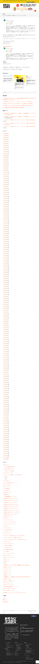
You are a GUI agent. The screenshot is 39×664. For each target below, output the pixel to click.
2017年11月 (6, 339)
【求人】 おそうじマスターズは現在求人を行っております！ (19, 84)
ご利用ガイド (16, 642)
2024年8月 (5, 180)
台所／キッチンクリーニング (8, 557)
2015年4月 (5, 398)
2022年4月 (5, 235)
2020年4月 (5, 282)
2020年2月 (5, 286)
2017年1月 (5, 359)
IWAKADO (8, 114)
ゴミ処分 (5, 525)
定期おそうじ (6, 561)
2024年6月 (5, 184)
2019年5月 (5, 304)
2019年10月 (6, 294)
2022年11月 (6, 221)
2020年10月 (6, 270)
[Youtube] (33, 2)
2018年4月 (5, 329)
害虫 (4, 563)
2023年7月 (5, 206)
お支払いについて (18, 650)
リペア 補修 (6, 551)
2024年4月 (5, 188)
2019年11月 (6, 292)
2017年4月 (5, 353)
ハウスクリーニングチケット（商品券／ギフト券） (12, 537)
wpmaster (11, 38)
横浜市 (20, 69)
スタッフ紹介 (27, 647)
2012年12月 (6, 453)
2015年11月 (6, 386)
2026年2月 (5, 145)
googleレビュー (18, 67)
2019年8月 (5, 298)
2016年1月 (5, 382)
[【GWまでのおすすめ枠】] (8, 76)
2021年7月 (5, 253)
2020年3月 (5, 284)
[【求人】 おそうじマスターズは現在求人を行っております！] (19, 78)
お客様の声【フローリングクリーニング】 (11, 506)
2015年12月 (6, 384)
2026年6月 (5, 137)
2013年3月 (5, 447)
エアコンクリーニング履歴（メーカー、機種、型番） (12, 474)
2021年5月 (5, 257)
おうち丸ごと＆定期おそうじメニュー (10, 482)
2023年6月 (5, 208)
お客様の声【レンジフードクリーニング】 (11, 510)
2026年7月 (5, 135)
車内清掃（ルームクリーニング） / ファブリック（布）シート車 (14, 592)
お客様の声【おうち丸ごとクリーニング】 (11, 500)
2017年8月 (5, 345)
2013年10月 (6, 433)
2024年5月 (5, 186)
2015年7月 (5, 394)
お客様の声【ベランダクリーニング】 (10, 508)
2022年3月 (5, 237)
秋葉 (6, 476)
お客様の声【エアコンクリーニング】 (17, 15)
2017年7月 (5, 347)
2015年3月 (5, 400)
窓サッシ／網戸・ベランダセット (9, 588)
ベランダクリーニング (7, 547)
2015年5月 (5, 396)
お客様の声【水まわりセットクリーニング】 (11, 512)
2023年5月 (5, 210)
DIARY (7, 15)
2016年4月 (5, 376)
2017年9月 (5, 343)
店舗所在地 (27, 645)
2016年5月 (5, 374)
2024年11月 (6, 174)
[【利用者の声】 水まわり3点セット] (31, 77)
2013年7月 (5, 439)
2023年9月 (5, 202)
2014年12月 (6, 406)
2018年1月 (5, 335)
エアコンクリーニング (25, 67)
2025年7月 (5, 159)
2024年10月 (6, 176)
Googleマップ (12, 67)
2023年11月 (6, 198)
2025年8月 (5, 157)
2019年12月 (6, 290)
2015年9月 (5, 390)
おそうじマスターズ (6, 69)
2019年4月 (5, 306)
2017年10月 (6, 341)
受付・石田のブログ (8, 468)
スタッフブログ (6, 527)
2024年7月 (5, 182)
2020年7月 (5, 276)
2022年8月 (5, 227)
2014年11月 (6, 408)
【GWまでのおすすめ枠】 (7, 78)
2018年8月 (5, 321)
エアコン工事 (6, 480)
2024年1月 (5, 194)
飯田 (6, 478)
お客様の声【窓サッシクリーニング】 (10, 514)
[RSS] (34, 2)
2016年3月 (5, 378)
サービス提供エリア (18, 647)
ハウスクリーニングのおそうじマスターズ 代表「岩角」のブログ (14, 539)
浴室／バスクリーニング (8, 584)
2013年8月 (5, 437)
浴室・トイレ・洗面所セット (8, 580)
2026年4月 (5, 141)
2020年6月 (5, 278)
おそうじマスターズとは (19, 644)
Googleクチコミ (6, 67)
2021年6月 (5, 255)
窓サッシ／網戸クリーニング (8, 590)
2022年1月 (5, 241)
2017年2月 (5, 357)
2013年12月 (6, 429)
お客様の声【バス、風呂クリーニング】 (10, 504)
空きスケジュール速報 (9, 470)
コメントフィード (6, 600)
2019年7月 (5, 300)
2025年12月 (6, 149)
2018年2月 (5, 333)
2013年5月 (5, 443)
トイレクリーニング (7, 531)
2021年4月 (5, 259)
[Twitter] (26, 2)
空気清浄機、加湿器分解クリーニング (10, 586)
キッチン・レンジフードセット (9, 523)
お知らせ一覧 (16, 653)
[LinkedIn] (31, 2)
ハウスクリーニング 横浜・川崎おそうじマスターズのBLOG (13, 535)
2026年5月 (5, 139)
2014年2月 (5, 425)
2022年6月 (5, 231)
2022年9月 (5, 225)
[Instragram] (30, 2)
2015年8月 (5, 392)
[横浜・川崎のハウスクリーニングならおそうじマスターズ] (6, 6)
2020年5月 (5, 280)
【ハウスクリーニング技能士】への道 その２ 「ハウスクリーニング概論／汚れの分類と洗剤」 (19, 119)
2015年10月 (6, 388)
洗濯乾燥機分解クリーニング (10, 496)
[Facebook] (28, 2)
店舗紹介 (25, 642)
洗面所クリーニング (7, 578)
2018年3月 (5, 331)
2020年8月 (5, 274)
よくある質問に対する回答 (9, 466)
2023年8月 (5, 204)
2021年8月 (5, 251)
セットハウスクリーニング (9, 645)
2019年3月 (5, 308)
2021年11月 (6, 245)
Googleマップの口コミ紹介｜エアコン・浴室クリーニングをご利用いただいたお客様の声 (18, 103)
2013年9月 (5, 435)
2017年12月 (6, 337)
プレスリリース (6, 541)
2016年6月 (5, 372)
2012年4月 (5, 459)
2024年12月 (6, 172)
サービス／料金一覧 (7, 642)
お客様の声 (9, 15)
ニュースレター (6, 533)
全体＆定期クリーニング (9, 647)
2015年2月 (5, 402)
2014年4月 (5, 421)
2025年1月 (5, 170)
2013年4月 (5, 445)
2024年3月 (5, 190)
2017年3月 (5, 355)
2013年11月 (6, 431)
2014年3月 (5, 423)
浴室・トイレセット (7, 582)
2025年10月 (6, 153)
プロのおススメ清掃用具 (8, 545)
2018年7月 (5, 323)
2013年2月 (5, 449)
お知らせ (24, 15)
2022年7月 (5, 229)
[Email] (35, 2)
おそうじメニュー (7, 486)
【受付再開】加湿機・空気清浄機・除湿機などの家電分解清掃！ (14, 107)
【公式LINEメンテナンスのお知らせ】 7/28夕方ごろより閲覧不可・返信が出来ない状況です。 (19, 105)
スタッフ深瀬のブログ (7, 529)
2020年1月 (5, 288)
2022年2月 (5, 239)
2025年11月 (6, 151)
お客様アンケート (7, 492)
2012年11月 (6, 455)
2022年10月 (6, 223)
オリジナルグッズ (7, 490)
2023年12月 (6, 196)
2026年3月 (5, 143)
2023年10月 (6, 200)
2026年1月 (5, 147)
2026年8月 (5, 133)
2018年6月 (5, 325)
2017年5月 (5, 351)
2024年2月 (5, 192)
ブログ (25, 654)
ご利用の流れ (18, 645)
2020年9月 (5, 272)
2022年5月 (5, 233)
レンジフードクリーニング (8, 553)
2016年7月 (5, 370)
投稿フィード (5, 599)
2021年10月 (6, 247)
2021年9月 (5, 249)
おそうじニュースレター (29, 648)
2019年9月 (5, 296)
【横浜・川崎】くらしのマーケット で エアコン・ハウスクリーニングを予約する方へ (18, 101)
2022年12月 (6, 219)
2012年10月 (6, 457)
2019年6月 (5, 302)
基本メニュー (6, 559)
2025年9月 (5, 155)
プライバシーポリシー (28, 644)
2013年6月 (5, 441)
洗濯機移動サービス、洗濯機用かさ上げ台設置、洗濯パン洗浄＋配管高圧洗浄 (17, 576)
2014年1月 (5, 427)
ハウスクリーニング (14, 69)
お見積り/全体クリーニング (9, 653)
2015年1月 (5, 404)
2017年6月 (5, 349)
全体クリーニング (7, 555)
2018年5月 (5, 327)
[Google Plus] (29, 2)
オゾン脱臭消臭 (6, 488)
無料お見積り (6, 648)
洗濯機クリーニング (7, 574)
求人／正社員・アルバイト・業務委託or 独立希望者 (30, 651)
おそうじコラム (6, 484)
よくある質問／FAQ (18, 648)
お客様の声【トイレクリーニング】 (9, 502)
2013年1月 (5, 451)
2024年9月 (5, 178)
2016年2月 (5, 380)
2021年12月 (6, 243)
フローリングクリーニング (8, 543)
